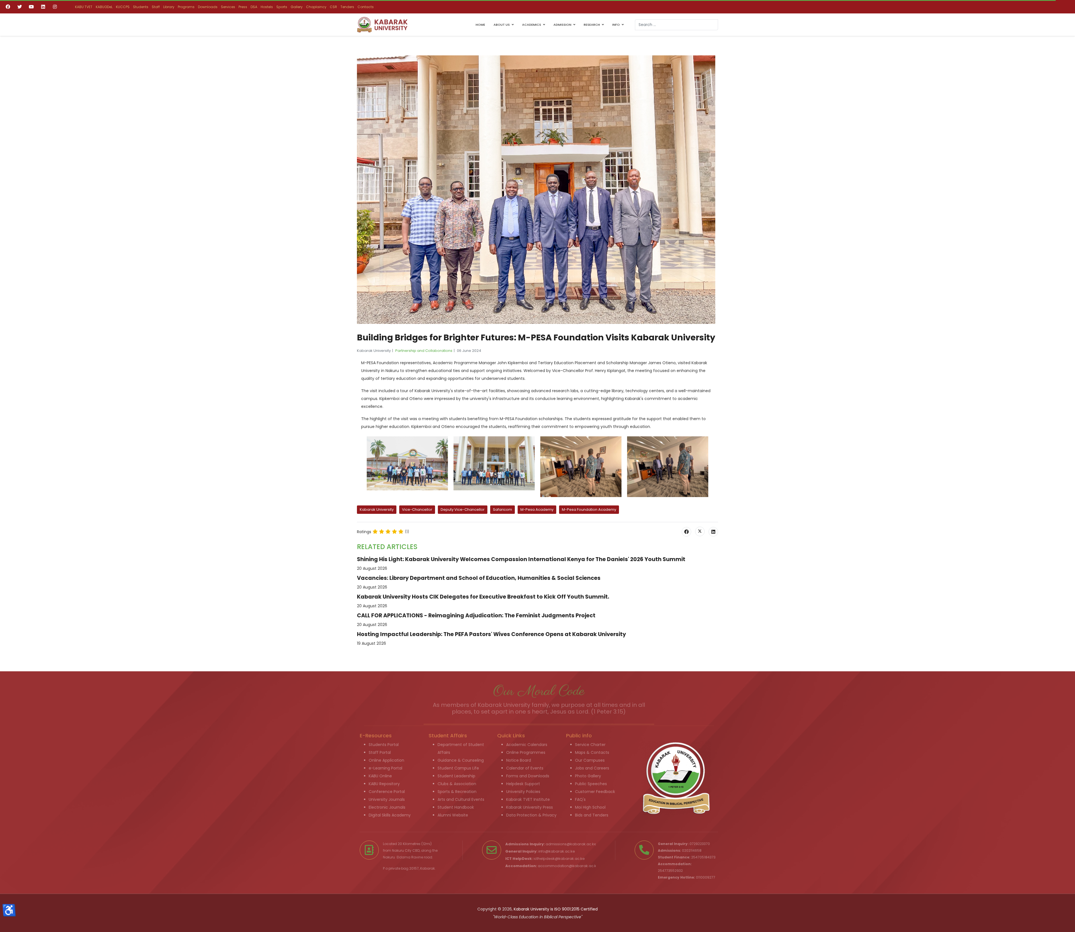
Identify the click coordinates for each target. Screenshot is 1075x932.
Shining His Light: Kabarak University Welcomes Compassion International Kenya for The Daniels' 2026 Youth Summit (521, 559)
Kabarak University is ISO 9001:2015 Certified (556, 909)
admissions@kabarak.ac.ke (571, 844)
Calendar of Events (524, 768)
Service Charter (590, 744)
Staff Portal (380, 752)
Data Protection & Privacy (531, 815)
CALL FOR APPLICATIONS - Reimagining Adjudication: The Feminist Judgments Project (476, 615)
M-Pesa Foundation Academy (589, 509)
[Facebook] (7, 6)
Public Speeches (591, 784)
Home (480, 24)
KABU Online (380, 776)
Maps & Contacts (592, 752)
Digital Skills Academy (390, 815)
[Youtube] (31, 6)
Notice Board (518, 760)
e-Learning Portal (385, 768)
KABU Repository (384, 784)
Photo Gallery (588, 776)
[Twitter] (19, 6)
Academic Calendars (526, 744)
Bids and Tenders (591, 815)
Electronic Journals (387, 807)
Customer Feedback (595, 791)
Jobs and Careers (592, 768)
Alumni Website (453, 815)
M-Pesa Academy (536, 509)
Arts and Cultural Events (461, 799)
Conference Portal (387, 791)
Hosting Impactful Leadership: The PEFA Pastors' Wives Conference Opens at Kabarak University (491, 634)
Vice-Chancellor (417, 509)
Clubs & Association (457, 784)
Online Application (386, 760)
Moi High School (590, 807)
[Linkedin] (43, 6)
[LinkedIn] (713, 531)
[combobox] (676, 24)
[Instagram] (54, 6)
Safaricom (502, 509)
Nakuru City (402, 850)
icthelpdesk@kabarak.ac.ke (559, 858)
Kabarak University (377, 509)
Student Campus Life (458, 768)
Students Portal (384, 744)
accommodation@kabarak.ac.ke (568, 866)
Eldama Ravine (410, 857)
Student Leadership (456, 776)
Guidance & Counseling (461, 760)
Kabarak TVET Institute (528, 799)
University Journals (387, 799)
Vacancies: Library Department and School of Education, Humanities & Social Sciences (478, 578)
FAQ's (580, 799)
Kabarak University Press (529, 807)
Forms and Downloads (527, 776)
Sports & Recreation (457, 791)
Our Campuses (590, 760)
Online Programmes (525, 752)
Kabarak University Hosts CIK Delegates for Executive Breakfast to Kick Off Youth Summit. (483, 597)
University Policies (523, 791)
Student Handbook (456, 807)
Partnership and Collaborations (423, 350)
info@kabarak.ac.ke (556, 851)
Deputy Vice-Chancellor (463, 509)
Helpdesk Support (523, 784)
